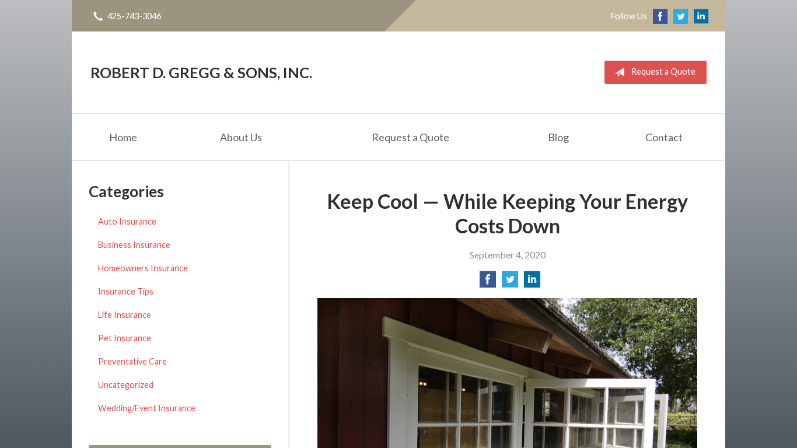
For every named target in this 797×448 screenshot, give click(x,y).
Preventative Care (132, 361)
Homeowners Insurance (143, 268)
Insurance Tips (125, 291)
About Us (241, 137)
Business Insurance (134, 245)
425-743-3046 (134, 16)
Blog (558, 137)
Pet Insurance (124, 338)
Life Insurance (124, 315)
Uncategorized (125, 385)
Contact (664, 137)
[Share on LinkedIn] (532, 282)
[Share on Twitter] (510, 282)
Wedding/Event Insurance (146, 408)
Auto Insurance (127, 221)
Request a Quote (663, 71)
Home (123, 137)
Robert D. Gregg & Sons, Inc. (201, 72)
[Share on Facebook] (488, 282)
